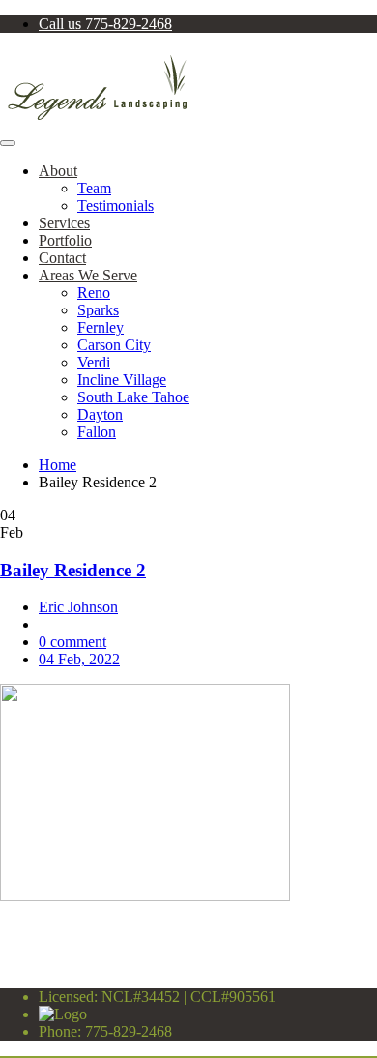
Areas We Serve (88, 275)
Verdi (93, 362)
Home (57, 464)
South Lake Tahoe (133, 397)
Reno (93, 292)
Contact (62, 258)
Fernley (100, 327)
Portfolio (65, 240)
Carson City (114, 345)
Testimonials (115, 205)
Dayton (100, 414)
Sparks (98, 310)
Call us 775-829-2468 (105, 23)
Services (64, 223)
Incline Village (121, 379)
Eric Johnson (78, 607)
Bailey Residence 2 (73, 570)
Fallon (96, 432)
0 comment (72, 641)
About (58, 170)
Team (94, 188)
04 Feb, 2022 (79, 659)
